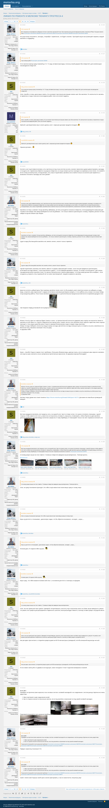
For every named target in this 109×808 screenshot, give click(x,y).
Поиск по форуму (19, 9)
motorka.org (14, 806)
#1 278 (103, 82)
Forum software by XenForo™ (19, 804)
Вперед (32, 21)
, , (31, 437)
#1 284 (103, 258)
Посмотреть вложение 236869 (56, 744)
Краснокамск (14, 99)
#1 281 (103, 166)
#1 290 (103, 441)
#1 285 (103, 287)
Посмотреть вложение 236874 (54, 745)
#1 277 (103, 53)
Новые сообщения (8, 9)
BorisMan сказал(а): (26, 232)
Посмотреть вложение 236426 (32, 33)
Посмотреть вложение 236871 (88, 744)
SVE (11, 91)
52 (20, 21)
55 (27, 21)
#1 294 (103, 569)
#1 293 (103, 538)
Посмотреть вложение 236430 (39, 60)
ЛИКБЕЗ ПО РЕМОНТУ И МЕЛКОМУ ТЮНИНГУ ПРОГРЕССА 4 (33, 16)
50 (14, 21)
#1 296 (103, 628)
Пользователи (26, 6)
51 (17, 21)
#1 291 (103, 477)
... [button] (12, 21)
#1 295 (103, 598)
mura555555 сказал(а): (27, 140)
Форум (7, 6)
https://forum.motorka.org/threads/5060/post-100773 (62, 397)
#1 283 (103, 228)
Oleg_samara (8, 18)
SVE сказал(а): (24, 29)
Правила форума (92, 801)
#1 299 (103, 728)
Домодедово (15, 214)
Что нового (15, 6)
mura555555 (11, 122)
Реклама (21, 806)
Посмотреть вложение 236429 (80, 33)
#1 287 (103, 349)
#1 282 (103, 196)
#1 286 (103, 317)
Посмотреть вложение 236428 (64, 33)
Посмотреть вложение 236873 (38, 745)
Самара (16, 41)
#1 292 (103, 509)
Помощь (100, 801)
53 (22, 21)
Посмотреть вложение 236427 (48, 33)
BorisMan (11, 205)
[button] (20, 6)
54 (25, 21)
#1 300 (103, 757)
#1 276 (103, 25)
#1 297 (103, 657)
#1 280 (103, 136)
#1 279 (103, 113)
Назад (6, 21)
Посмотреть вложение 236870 (72, 744)
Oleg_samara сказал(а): (27, 87)
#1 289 (103, 411)
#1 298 (103, 688)
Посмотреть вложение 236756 (79, 451)
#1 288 (103, 379)
